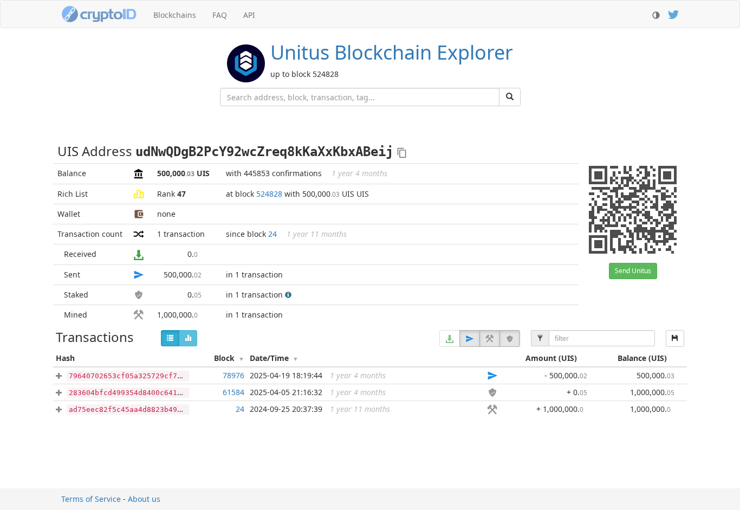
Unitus (391, 52)
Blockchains (174, 15)
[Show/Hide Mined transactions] (489, 338)
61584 (233, 392)
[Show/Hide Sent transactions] (469, 338)
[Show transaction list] (170, 338)
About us (144, 499)
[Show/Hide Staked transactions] (509, 338)
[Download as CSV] (675, 338)
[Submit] (510, 97)
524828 (269, 194)
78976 (233, 375)
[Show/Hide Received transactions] (449, 338)
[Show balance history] (188, 338)
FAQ (219, 15)
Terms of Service (91, 499)
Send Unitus (633, 270)
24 (272, 234)
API (249, 15)
